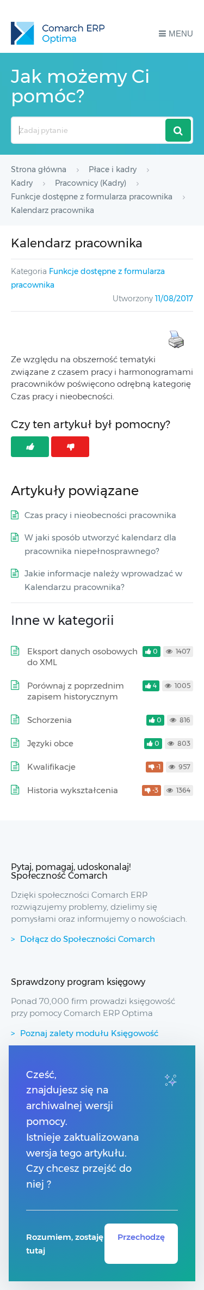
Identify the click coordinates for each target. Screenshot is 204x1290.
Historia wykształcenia (72, 790)
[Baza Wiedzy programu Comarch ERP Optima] (57, 33)
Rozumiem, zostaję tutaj (64, 1244)
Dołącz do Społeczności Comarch (87, 939)
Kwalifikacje (51, 767)
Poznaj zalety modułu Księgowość (89, 1033)
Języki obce (50, 743)
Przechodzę (141, 1237)
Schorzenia (49, 720)
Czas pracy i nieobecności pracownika (100, 515)
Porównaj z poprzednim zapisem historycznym (75, 691)
